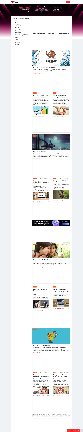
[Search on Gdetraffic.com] (71, 2)
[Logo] (14, 2)
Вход (68, 1)
